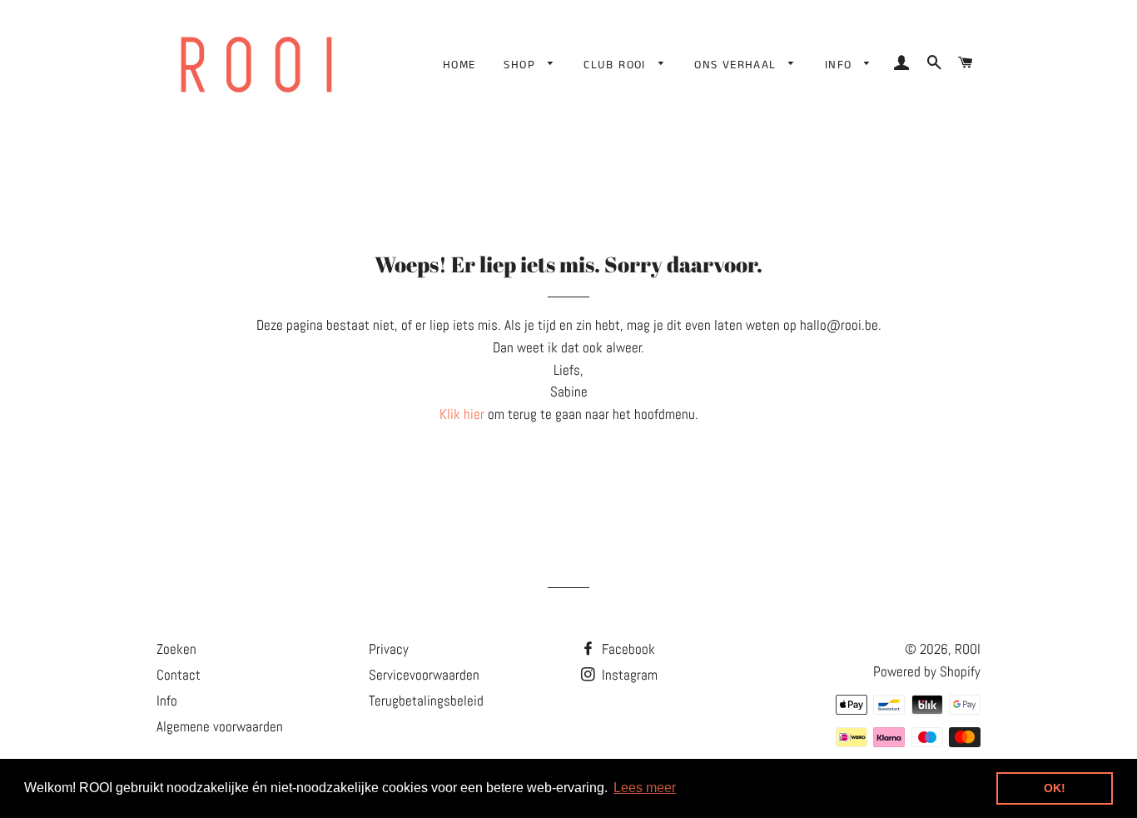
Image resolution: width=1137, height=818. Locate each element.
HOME (459, 65)
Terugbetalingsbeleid (426, 700)
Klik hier (461, 414)
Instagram (628, 675)
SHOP (521, 65)
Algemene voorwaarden (219, 726)
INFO (840, 65)
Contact (178, 675)
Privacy (389, 649)
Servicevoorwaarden (424, 675)
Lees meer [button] (644, 788)
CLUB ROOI (616, 65)
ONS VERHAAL (737, 65)
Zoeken (176, 649)
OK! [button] (1054, 788)
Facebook (626, 649)
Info (166, 700)
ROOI (968, 649)
